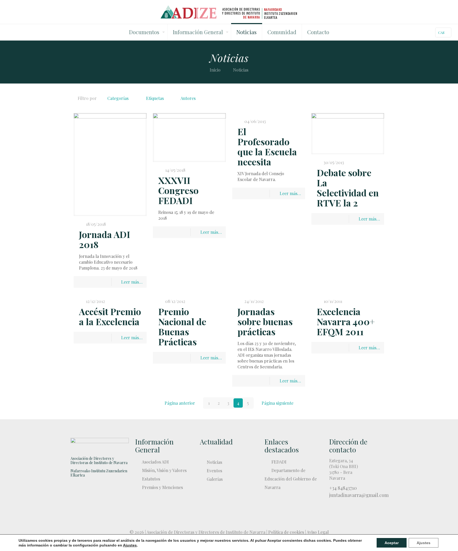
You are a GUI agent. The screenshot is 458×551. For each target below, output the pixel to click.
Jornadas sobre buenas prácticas (265, 321)
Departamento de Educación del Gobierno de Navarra (291, 479)
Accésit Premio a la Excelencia (110, 316)
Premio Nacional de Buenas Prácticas (182, 326)
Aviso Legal (318, 532)
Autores (188, 98)
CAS (441, 32)
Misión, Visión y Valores (164, 470)
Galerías (215, 479)
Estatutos (151, 479)
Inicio (215, 70)
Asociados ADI (155, 462)
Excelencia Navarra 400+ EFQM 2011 (346, 321)
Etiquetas (155, 98)
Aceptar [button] (392, 543)
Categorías (118, 98)
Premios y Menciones (162, 487)
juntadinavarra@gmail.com (359, 495)
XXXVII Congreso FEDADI (178, 190)
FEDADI (279, 462)
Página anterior (180, 403)
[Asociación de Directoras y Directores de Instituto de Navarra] (229, 12)
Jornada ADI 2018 (104, 239)
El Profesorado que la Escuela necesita (267, 146)
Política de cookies (286, 532)
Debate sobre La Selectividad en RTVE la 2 (348, 187)
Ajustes (423, 543)
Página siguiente (277, 403)
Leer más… (132, 282)
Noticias (214, 462)
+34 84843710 (343, 488)
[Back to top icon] (229, 519)
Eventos (214, 470)
